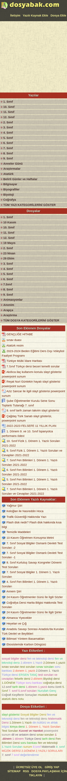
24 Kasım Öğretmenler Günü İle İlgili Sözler (35, 597)
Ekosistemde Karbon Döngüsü (26, 644)
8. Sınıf (8, 153)
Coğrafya (9, 199)
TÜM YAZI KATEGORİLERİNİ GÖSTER (29, 205)
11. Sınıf (8, 112)
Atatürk (8, 174)
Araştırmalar (11, 168)
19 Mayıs (9, 243)
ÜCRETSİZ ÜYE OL (29, 767)
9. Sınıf (8, 158)
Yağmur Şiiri (14, 505)
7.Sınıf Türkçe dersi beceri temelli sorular (33, 366)
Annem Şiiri (13, 591)
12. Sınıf (8, 117)
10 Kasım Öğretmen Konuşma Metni (30, 537)
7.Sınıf (7, 284)
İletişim (15, 15)
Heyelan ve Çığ (17, 623)
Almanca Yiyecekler (19, 617)
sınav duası (14, 340)
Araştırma (10, 315)
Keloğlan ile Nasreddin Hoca (25, 511)
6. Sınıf (8, 143)
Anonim (8, 305)
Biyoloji (8, 194)
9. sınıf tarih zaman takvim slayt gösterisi (33, 410)
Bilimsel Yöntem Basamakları (26, 638)
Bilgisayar (10, 184)
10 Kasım (9, 222)
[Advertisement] (33, 56)
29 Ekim (8, 258)
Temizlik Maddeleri (19, 532)
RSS (26, 771)
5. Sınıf (8, 137)
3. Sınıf (8, 127)
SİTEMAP (14, 771)
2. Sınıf (8, 122)
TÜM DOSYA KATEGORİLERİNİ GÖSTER (31, 320)
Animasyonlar (13, 299)
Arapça (8, 310)
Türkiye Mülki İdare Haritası (24, 360)
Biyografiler (11, 189)
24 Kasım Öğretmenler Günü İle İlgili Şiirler (34, 612)
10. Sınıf (8, 106)
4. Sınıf (8, 132)
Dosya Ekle (58, 15)
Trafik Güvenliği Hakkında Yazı (26, 516)
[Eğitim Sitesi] (30, 8)
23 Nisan (9, 253)
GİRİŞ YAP (52, 767)
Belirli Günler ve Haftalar (20, 179)
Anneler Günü (13, 163)
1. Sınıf (8, 101)
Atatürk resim (15, 345)
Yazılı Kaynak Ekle (35, 15)
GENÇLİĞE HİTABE (20, 334)
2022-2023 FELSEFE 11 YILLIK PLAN (31, 425)
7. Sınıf (8, 148)
